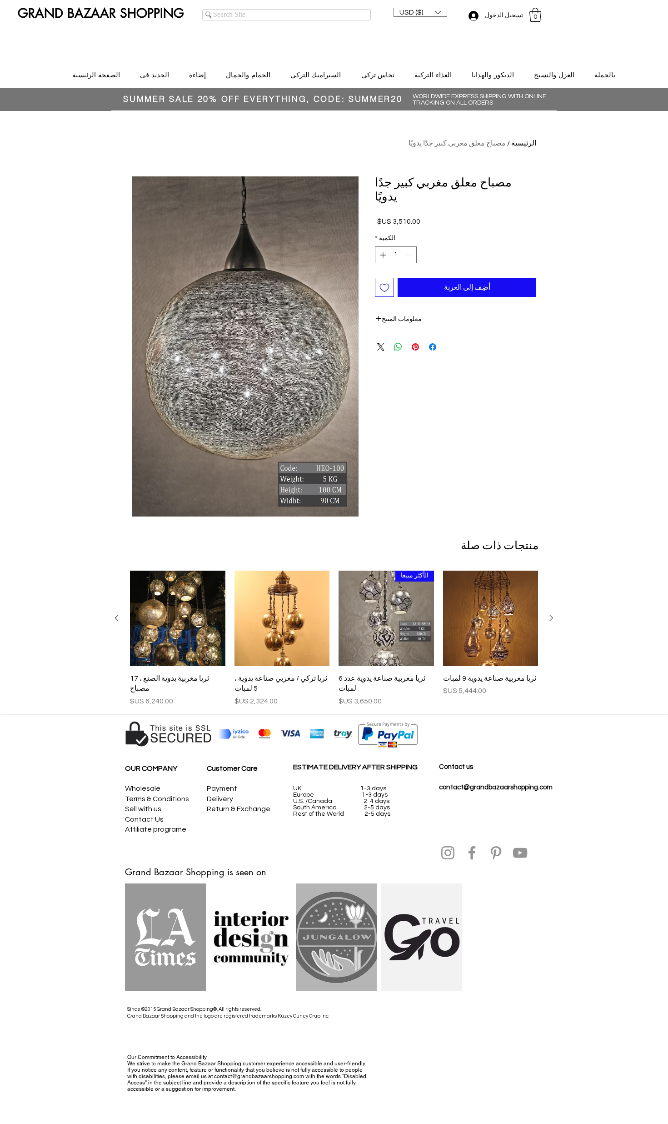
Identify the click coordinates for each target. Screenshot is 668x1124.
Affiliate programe (155, 829)
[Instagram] (448, 853)
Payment (222, 788)
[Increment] (382, 255)
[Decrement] (409, 255)
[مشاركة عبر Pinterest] (415, 346)
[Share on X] (380, 346)
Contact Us (144, 819)
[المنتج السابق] (551, 617)
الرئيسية (523, 143)
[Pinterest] (496, 853)
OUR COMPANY (151, 768)
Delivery (220, 799)
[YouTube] (520, 853)
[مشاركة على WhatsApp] (398, 346)
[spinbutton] (396, 255)
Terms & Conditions (157, 799)
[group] (334, 638)
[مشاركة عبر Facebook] (432, 346)
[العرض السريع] (490, 618)
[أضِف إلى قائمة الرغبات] (384, 287)
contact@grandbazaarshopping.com (496, 787)
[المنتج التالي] (116, 617)
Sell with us (143, 809)
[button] (420, 12)
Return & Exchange (238, 809)
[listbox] (420, 12)
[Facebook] (472, 853)
